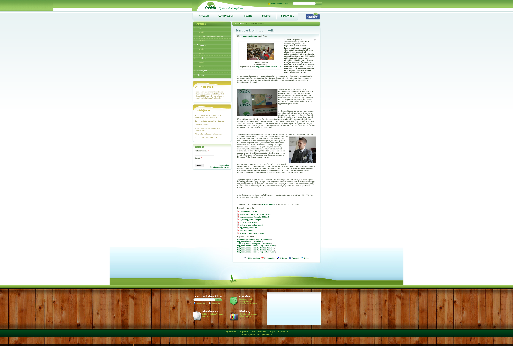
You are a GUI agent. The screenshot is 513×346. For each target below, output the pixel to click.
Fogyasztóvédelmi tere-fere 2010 (268, 67)
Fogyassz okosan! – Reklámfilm (249, 242)
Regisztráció (224, 165)
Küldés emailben (253, 258)
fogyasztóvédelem (250, 36)
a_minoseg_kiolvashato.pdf (250, 220)
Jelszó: (198, 158)
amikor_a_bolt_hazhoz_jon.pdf (251, 225)
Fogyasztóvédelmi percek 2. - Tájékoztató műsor (255, 248)
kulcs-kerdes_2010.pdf (248, 212)
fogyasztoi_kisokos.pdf (248, 228)
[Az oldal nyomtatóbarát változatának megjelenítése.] (315, 40)
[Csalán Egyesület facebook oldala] (313, 16)
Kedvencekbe (269, 258)
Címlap (236, 24)
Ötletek (266, 16)
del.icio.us (283, 258)
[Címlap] (224, 10)
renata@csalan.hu (268, 204)
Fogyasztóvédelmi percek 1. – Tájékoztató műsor (256, 246)
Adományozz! (247, 296)
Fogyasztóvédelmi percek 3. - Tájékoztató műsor (255, 250)
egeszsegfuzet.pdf (247, 231)
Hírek (242, 24)
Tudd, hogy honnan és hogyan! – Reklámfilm (254, 244)
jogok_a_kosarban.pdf (248, 222)
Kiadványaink (210, 311)
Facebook (295, 258)
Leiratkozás (215, 303)
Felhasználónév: (202, 151)
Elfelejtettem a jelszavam (219, 167)
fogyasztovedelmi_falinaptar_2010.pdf (254, 217)
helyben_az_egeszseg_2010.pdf (252, 233)
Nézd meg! (245, 311)
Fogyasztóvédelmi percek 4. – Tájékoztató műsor (256, 252)
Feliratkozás (200, 303)
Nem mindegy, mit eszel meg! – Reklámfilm (253, 240)
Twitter (306, 258)
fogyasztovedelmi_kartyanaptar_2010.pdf (255, 214)
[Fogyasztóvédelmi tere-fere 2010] (260, 60)
